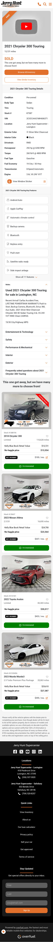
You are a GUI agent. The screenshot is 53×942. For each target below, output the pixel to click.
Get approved (26, 849)
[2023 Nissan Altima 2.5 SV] (26, 492)
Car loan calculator (26, 827)
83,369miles (43, 603)
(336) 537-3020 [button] (28, 777)
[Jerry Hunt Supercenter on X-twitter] (20, 751)
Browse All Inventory (26, 72)
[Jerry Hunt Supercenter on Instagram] (33, 751)
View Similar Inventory (26, 80)
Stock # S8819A (10, 433)
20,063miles (43, 680)
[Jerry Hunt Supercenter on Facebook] (14, 751)
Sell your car (26, 842)
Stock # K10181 (10, 596)
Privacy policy (26, 834)
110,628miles (43, 440)
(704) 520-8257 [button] (28, 793)
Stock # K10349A (10, 673)
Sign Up (26, 910)
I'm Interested (28, 466)
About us (26, 819)
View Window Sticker (22, 181)
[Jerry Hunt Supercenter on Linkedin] (39, 751)
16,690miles (43, 521)
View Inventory (26, 812)
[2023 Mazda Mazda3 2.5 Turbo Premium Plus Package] (26, 651)
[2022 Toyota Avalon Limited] (26, 573)
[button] (39, 4)
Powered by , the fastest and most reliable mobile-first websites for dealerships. (26, 929)
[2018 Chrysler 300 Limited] (26, 410)
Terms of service (26, 857)
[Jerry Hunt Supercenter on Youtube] (26, 751)
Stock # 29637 (9, 514)
